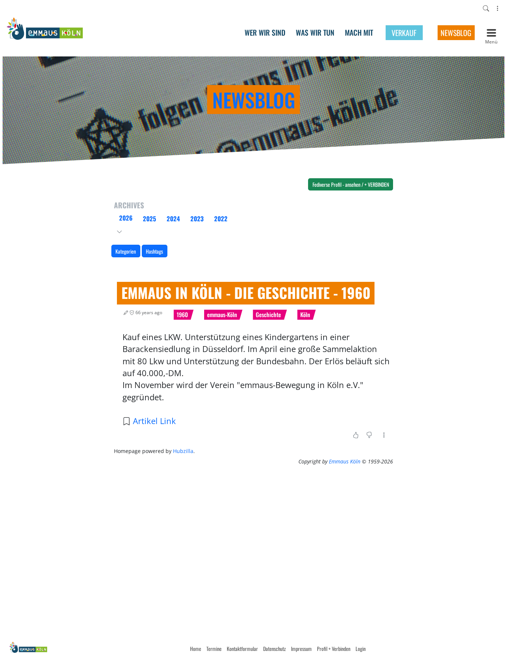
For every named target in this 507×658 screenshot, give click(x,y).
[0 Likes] (356, 435)
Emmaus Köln (343, 461)
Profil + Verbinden (333, 648)
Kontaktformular (242, 648)
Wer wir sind (265, 32)
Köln (305, 314)
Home (195, 648)
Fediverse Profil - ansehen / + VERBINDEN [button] (351, 184)
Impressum (301, 648)
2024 (173, 218)
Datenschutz (274, 648)
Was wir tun (315, 32)
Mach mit (359, 32)
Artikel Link (154, 421)
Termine (214, 648)
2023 (197, 218)
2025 (149, 218)
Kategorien (125, 251)
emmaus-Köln (222, 314)
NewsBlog (456, 32)
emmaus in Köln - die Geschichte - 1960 (245, 292)
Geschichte (268, 314)
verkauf (404, 32)
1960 (182, 314)
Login (361, 648)
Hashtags (154, 251)
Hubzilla (183, 451)
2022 (221, 218)
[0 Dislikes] (369, 435)
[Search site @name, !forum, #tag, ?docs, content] (486, 8)
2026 (126, 217)
